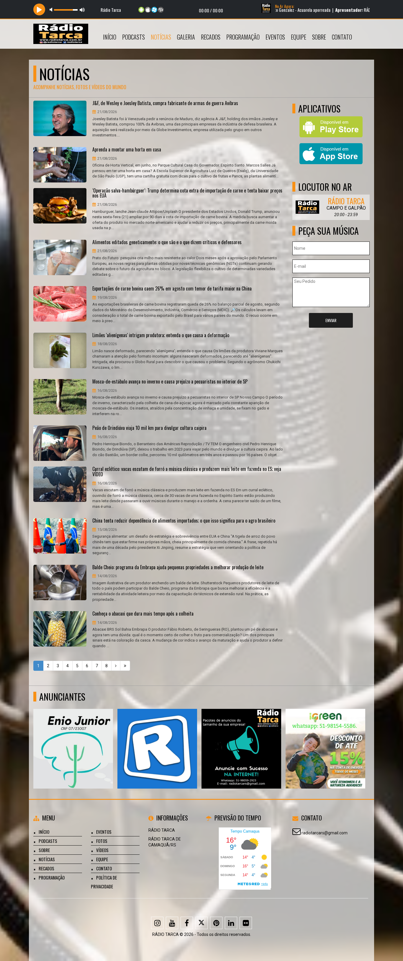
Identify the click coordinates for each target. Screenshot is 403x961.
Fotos (101, 841)
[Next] (115, 666)
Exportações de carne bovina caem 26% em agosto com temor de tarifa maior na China (172, 288)
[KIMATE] (73, 738)
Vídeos (102, 850)
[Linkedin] (231, 923)
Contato (342, 36)
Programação (243, 36)
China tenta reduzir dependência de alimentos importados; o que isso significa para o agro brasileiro (183, 520)
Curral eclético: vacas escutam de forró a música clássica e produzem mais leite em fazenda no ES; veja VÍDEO (186, 471)
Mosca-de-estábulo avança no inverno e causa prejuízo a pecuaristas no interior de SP (170, 381)
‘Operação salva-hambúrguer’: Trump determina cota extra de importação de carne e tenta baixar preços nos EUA (187, 193)
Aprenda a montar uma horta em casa (126, 149)
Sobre (319, 36)
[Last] (125, 666)
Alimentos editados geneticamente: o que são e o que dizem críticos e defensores (167, 242)
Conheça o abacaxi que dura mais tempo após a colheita (143, 613)
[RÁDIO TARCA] (325, 738)
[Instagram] (157, 923)
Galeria (186, 36)
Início (109, 36)
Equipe (298, 36)
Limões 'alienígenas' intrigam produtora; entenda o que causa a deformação (160, 335)
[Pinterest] (216, 923)
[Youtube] (172, 923)
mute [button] (52, 9)
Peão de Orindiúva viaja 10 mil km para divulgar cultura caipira (149, 428)
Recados (210, 36)
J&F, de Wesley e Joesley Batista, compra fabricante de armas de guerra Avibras (165, 103)
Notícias (161, 36)
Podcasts (133, 36)
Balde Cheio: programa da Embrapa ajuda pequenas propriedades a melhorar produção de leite (177, 567)
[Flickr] (246, 923)
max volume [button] (82, 9)
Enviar (330, 320)
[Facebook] (187, 923)
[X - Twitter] (201, 923)
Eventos (275, 36)
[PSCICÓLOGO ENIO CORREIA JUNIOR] (157, 738)
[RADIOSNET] (241, 738)
